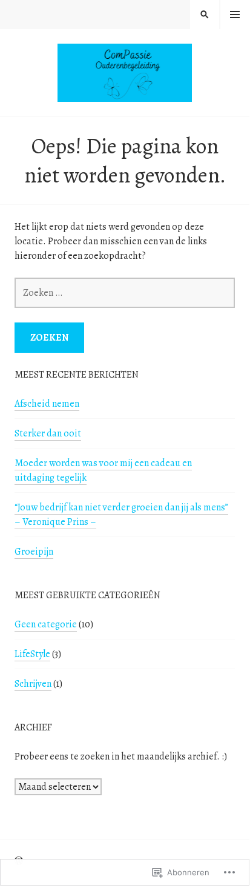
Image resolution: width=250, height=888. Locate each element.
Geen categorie (46, 624)
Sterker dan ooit (48, 433)
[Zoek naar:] (125, 292)
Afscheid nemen (47, 403)
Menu (235, 14)
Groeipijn (34, 551)
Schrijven (33, 683)
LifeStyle (32, 654)
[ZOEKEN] (204, 14)
